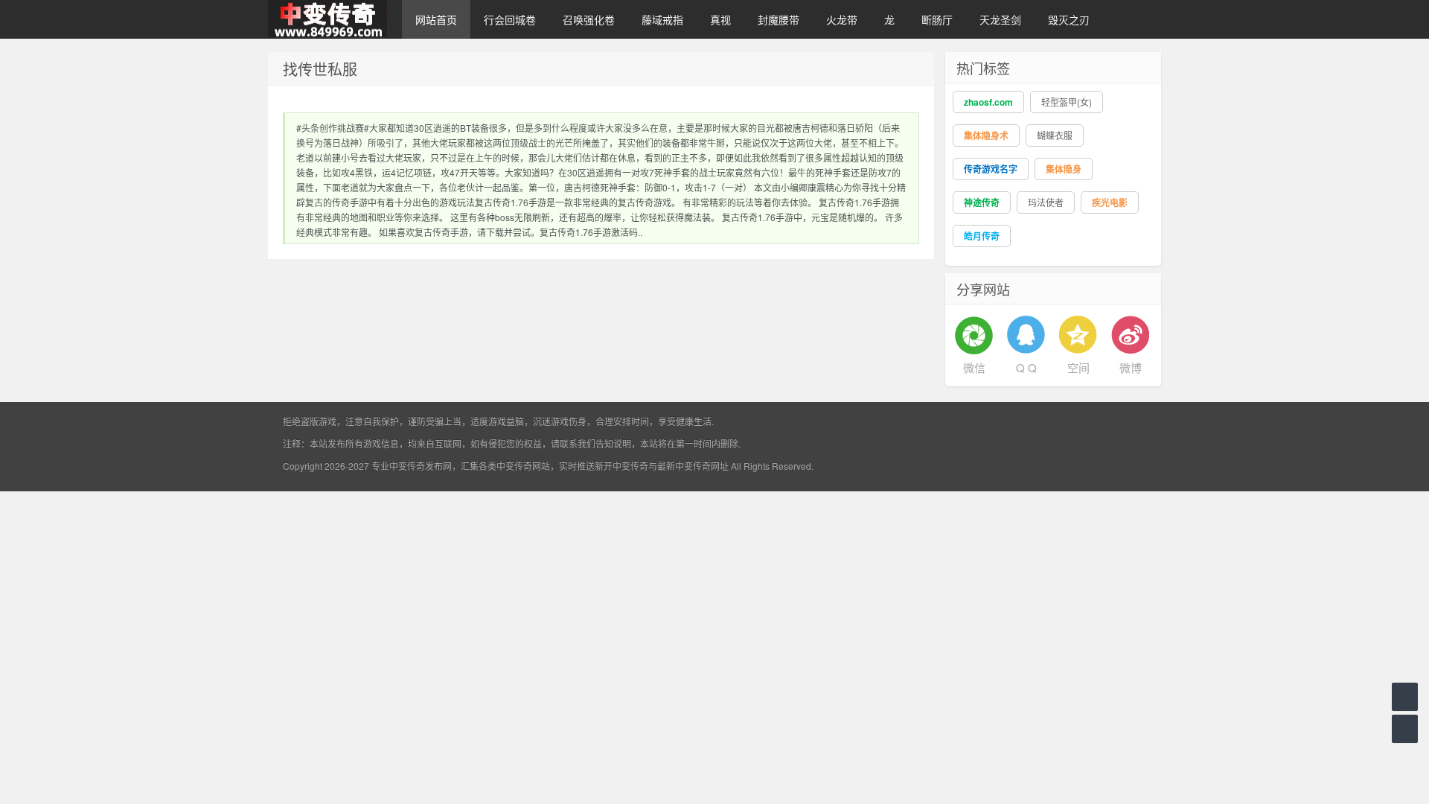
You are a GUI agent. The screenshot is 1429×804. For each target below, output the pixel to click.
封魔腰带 (778, 19)
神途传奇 (982, 202)
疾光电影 (1110, 202)
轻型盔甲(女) (1066, 101)
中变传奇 (327, 19)
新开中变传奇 (621, 465)
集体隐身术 (986, 135)
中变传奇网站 (523, 465)
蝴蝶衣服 (1054, 135)
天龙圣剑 (1000, 19)
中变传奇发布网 (420, 465)
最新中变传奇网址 (693, 465)
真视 (720, 19)
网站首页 (436, 19)
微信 (974, 367)
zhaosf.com (988, 102)
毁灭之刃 (1069, 19)
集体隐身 (1063, 169)
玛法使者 (1046, 202)
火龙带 (841, 19)
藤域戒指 (662, 19)
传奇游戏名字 (990, 169)
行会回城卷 (510, 19)
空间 (1078, 367)
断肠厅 (937, 19)
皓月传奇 (982, 236)
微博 (1130, 367)
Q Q (1026, 367)
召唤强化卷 (589, 19)
